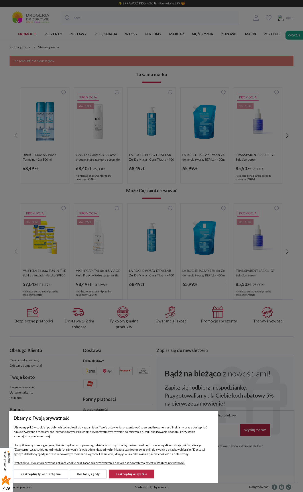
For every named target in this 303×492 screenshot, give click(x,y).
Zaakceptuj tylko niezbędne (41, 474)
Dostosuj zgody (88, 474)
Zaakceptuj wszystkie (131, 474)
